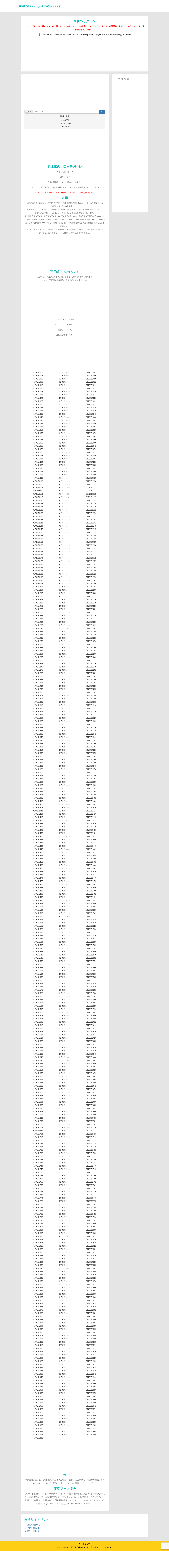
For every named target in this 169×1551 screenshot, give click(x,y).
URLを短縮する (33, 1525)
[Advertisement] (84, 52)
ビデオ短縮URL (33, 1528)
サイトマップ (84, 1544)
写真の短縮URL (33, 1531)
